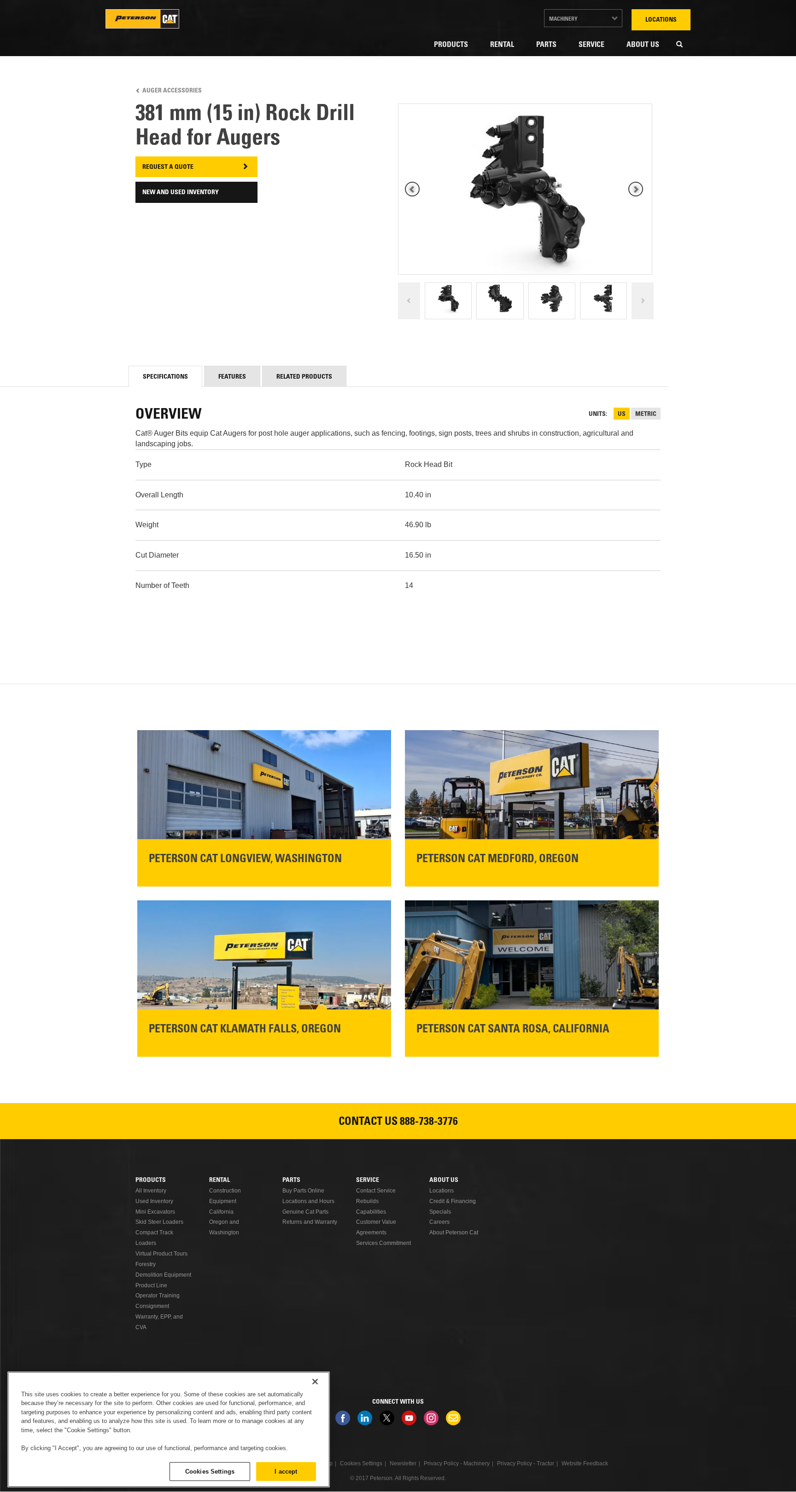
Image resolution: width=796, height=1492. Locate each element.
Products (451, 45)
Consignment (152, 1306)
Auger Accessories (172, 91)
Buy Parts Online (303, 1190)
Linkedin (364, 1418)
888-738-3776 (429, 1122)
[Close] (315, 1381)
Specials (440, 1212)
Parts (546, 45)
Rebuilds (367, 1201)
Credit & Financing (452, 1201)
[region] (168, 1429)
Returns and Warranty (309, 1222)
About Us (642, 45)
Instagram (431, 1418)
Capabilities (371, 1212)
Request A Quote (167, 167)
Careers (439, 1222)
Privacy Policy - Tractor (525, 1463)
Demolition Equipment (163, 1275)
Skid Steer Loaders (159, 1222)
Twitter (387, 1418)
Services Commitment (383, 1243)
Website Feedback (585, 1463)
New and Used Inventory (180, 193)
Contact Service (376, 1190)
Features (232, 377)
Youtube (409, 1418)
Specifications (165, 377)
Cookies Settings (209, 1471)
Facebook (342, 1418)
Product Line (151, 1285)
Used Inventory (154, 1201)
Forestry (145, 1264)
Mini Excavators (155, 1212)
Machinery (563, 19)
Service (591, 45)
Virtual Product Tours (161, 1253)
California (221, 1212)
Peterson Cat (142, 19)
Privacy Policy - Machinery (457, 1463)
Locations (661, 20)
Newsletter (453, 1418)
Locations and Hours (308, 1201)
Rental (502, 45)
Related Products (304, 377)
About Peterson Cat (453, 1232)
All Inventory (150, 1190)
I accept (286, 1471)
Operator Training (157, 1295)
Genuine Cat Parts (305, 1212)
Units (597, 414)
